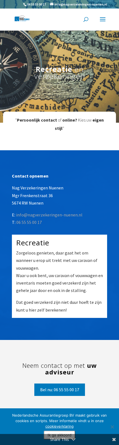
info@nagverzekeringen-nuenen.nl (49, 215)
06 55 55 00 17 (36, 4)
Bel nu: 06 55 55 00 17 (59, 389)
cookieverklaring (59, 426)
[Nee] (112, 427)
